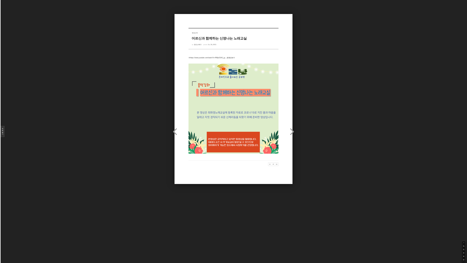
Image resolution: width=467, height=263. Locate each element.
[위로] (463, 253)
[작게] (463, 249)
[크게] (463, 246)
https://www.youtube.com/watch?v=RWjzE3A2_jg (207, 58)
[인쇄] (463, 259)
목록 (2, 131)
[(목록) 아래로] (463, 256)
